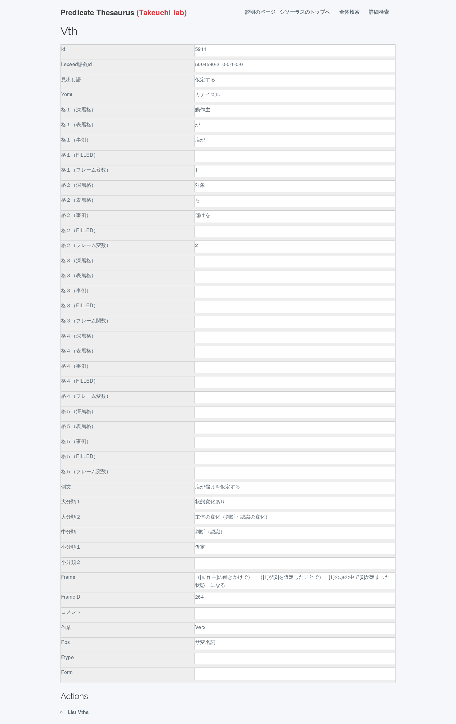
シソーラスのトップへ (307, 12)
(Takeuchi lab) (123, 12)
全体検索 (351, 12)
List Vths (78, 712)
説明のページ (260, 12)
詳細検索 (381, 12)
